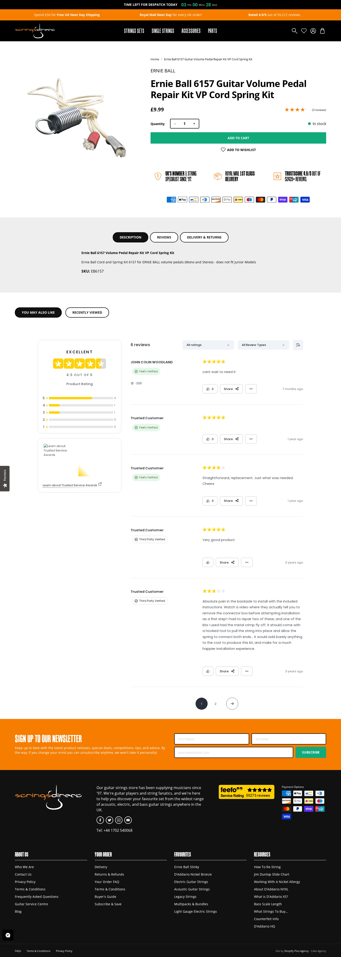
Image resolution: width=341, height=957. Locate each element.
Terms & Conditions (30, 889)
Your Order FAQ (107, 882)
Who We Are (24, 867)
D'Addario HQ (264, 926)
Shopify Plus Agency (296, 951)
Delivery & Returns (204, 237)
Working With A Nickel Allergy (277, 882)
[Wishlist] (304, 31)
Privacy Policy (25, 882)
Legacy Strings (185, 896)
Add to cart (238, 138)
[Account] (313, 31)
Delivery (101, 867)
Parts (212, 30)
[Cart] (322, 31)
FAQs (18, 951)
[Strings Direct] (35, 30)
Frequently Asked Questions (36, 896)
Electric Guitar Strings (191, 882)
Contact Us (23, 874)
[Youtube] (128, 820)
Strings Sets (134, 30)
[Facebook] (100, 820)
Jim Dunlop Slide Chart (271, 874)
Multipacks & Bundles (191, 904)
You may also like (38, 312)
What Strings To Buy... (271, 911)
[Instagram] (118, 820)
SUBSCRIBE (311, 752)
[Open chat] (7, 935)
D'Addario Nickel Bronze (193, 874)
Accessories (191, 30)
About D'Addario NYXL (271, 889)
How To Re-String (267, 867)
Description (130, 237)
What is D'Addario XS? (271, 896)
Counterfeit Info (266, 919)
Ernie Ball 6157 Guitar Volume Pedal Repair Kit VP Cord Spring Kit (208, 59)
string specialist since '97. (180, 176)
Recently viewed (87, 312)
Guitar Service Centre (31, 904)
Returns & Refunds (109, 874)
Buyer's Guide (105, 896)
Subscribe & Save (108, 904)
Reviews (164, 237)
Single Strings (163, 30)
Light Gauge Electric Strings (195, 911)
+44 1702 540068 (117, 830)
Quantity (158, 124)
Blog (18, 911)
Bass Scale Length (268, 904)
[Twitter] (109, 820)
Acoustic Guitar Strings (192, 889)
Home (155, 59)
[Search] (294, 31)
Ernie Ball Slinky (186, 867)
